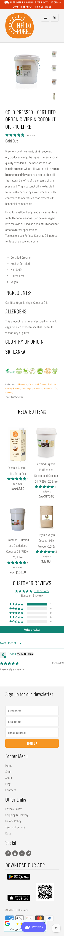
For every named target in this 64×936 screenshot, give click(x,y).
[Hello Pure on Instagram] (15, 853)
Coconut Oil (33, 384)
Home (8, 765)
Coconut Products (48, 384)
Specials (9, 392)
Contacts (10, 790)
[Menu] (45, 18)
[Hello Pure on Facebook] (8, 853)
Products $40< (50, 388)
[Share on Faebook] (28, 853)
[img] (9, 663)
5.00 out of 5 (41, 591)
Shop (8, 772)
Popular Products (34, 388)
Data (8, 833)
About (8, 778)
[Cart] (54, 18)
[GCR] (7, 923)
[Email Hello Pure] (22, 853)
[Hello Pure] (19, 27)
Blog (7, 784)
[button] (15, 135)
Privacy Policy (13, 809)
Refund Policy (13, 821)
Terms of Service (15, 827)
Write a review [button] (32, 630)
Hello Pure (22, 910)
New (24, 388)
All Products (22, 384)
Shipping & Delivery (16, 815)
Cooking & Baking (13, 388)
